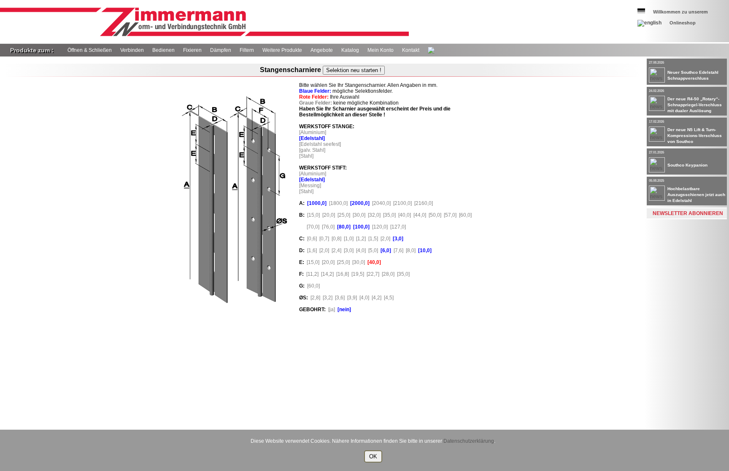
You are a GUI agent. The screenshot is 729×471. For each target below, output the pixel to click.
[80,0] (345, 227)
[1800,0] (339, 203)
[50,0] (436, 215)
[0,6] (313, 239)
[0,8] (338, 239)
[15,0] (314, 215)
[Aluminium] (314, 132)
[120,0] (381, 227)
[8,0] (412, 250)
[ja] (333, 309)
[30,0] (360, 215)
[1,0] (350, 239)
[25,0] (345, 215)
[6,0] (387, 250)
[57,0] (451, 215)
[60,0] (466, 215)
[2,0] (387, 239)
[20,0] (330, 215)
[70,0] (310, 227)
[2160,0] (424, 203)
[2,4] (338, 250)
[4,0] (362, 250)
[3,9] (353, 298)
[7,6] (400, 250)
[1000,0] (318, 203)
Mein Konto (380, 50)
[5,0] (374, 250)
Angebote (321, 50)
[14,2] (328, 274)
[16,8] (343, 274)
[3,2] (329, 298)
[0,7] (325, 239)
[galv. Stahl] (313, 150)
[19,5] (359, 274)
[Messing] (311, 185)
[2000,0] (361, 203)
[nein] (346, 309)
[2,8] (316, 298)
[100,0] (362, 227)
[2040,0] (382, 203)
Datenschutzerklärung (468, 441)
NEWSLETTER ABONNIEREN (688, 213)
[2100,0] (403, 203)
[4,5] (390, 298)
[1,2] (362, 239)
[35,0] (390, 215)
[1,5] (374, 239)
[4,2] (378, 298)
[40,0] (405, 215)
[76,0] (329, 227)
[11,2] (313, 274)
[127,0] (399, 227)
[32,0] (375, 215)
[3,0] (399, 239)
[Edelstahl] (313, 138)
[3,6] (341, 298)
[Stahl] (307, 156)
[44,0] (421, 215)
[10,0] (426, 250)
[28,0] (389, 274)
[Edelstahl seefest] (321, 144)
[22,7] (374, 274)
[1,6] (313, 250)
